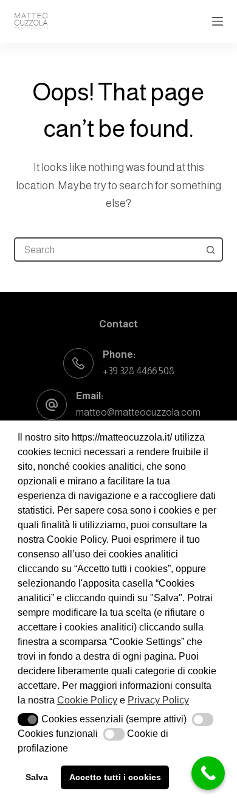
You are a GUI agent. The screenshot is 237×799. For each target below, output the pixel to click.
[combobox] (107, 249)
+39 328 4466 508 (138, 371)
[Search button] (211, 249)
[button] (28, 719)
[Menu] (217, 21)
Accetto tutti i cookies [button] (115, 777)
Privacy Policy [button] (158, 700)
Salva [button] (37, 777)
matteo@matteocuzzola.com (138, 412)
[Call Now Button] (208, 773)
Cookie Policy (87, 700)
